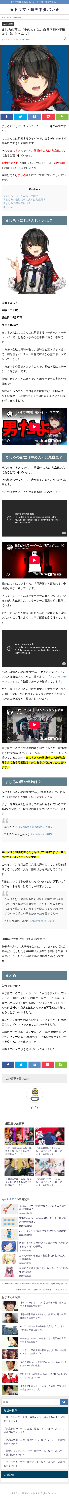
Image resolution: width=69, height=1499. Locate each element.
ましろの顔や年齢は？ (17, 203)
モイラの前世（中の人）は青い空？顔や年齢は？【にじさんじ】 (40, 1290)
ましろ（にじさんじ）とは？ (21, 195)
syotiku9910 (8, 24)
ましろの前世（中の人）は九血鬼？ (25, 199)
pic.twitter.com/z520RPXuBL (35, 826)
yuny (34, 1107)
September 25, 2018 (42, 921)
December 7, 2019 (41, 834)
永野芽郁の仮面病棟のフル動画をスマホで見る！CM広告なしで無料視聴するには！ (36, 1284)
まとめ (8, 207)
